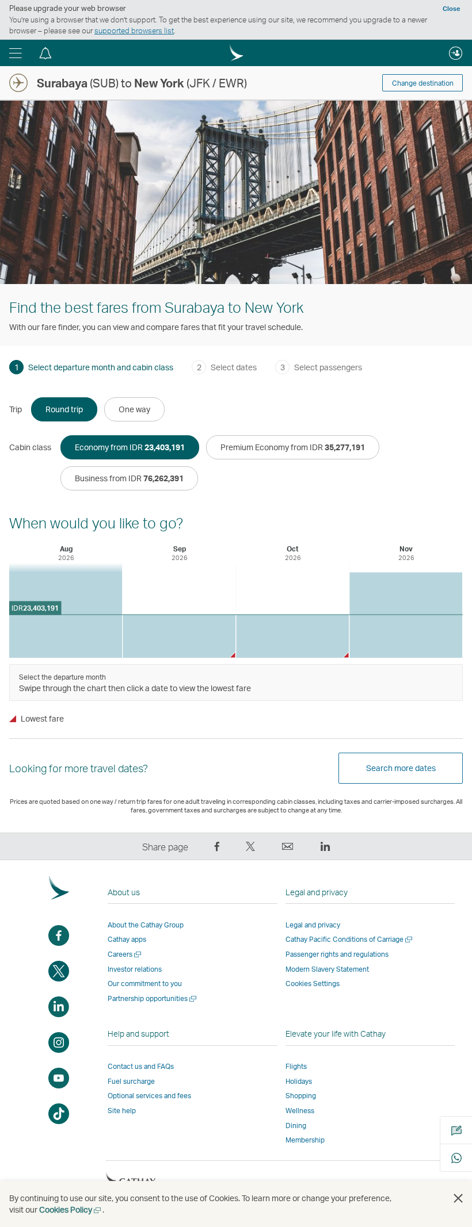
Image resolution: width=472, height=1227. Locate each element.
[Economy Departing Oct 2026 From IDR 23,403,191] (292, 636)
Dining (296, 1125)
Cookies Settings (313, 984)
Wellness (300, 1110)
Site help (122, 1110)
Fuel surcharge (131, 1081)
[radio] (64, 409)
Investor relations (135, 969)
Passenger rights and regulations (337, 954)
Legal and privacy (313, 925)
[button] (16, 53)
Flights (296, 1066)
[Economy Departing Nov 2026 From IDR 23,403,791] (405, 615)
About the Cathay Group (146, 925)
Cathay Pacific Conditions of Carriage (350, 939)
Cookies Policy (70, 1209)
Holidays (299, 1081)
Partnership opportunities (153, 998)
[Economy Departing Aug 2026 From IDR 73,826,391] (65, 610)
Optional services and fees (149, 1095)
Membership (305, 1140)
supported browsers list (134, 30)
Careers (125, 954)
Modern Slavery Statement (327, 969)
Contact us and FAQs (141, 1066)
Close (451, 9)
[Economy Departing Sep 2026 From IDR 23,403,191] (179, 636)
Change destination (423, 83)
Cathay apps (127, 939)
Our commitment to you (145, 983)
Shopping (301, 1095)
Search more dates (401, 768)
